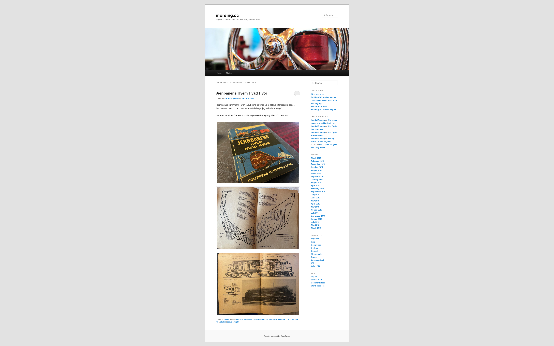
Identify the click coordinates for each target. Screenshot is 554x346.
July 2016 (315, 222)
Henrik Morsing (248, 98)
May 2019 (315, 200)
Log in (314, 276)
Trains (226, 319)
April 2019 (315, 203)
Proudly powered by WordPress (277, 336)
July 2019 (315, 194)
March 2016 (316, 228)
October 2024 (317, 167)
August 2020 (316, 182)
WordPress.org (317, 285)
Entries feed (316, 279)
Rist (217, 321)
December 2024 (318, 164)
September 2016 (318, 215)
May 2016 (315, 225)
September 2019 (318, 191)
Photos (229, 73)
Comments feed (318, 282)
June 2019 (315, 197)
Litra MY (281, 319)
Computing (316, 244)
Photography (317, 253)
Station (223, 321)
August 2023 (316, 170)
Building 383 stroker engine (323, 97)
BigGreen (315, 238)
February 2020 (317, 188)
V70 (312, 263)
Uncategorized (317, 260)
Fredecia (240, 319)
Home (219, 73)
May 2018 (315, 206)
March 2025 (316, 158)
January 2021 (317, 179)
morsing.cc (227, 15)
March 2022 (316, 173)
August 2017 (316, 209)
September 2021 (318, 176)
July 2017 (315, 212)
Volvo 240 (315, 266)
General (314, 250)
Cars (313, 241)
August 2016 (316, 219)
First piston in (317, 94)
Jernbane (248, 319)
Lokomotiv (290, 319)
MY (296, 319)
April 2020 (315, 185)
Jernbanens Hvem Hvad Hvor (241, 93)
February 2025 (317, 161)
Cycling (314, 247)
